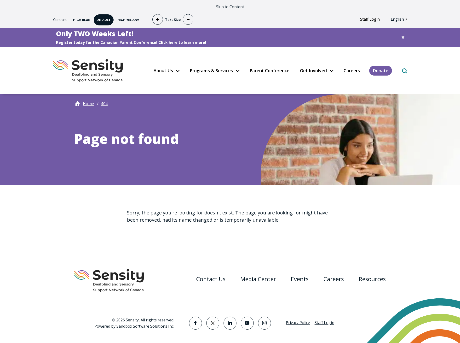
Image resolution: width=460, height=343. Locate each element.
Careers (352, 70)
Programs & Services (211, 70)
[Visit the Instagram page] (264, 323)
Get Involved (313, 70)
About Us (163, 70)
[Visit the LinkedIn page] (230, 323)
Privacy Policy (298, 322)
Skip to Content (230, 6)
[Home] (88, 70)
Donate (380, 70)
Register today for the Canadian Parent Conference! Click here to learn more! (131, 42)
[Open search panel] (404, 70)
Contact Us (210, 279)
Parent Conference (269, 70)
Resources (372, 279)
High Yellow (127, 18)
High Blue (80, 18)
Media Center (258, 279)
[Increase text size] (157, 19)
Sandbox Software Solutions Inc (144, 326)
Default (102, 18)
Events (300, 279)
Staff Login (370, 19)
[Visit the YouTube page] (247, 323)
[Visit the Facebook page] (195, 323)
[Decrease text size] (188, 19)
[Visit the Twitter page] (212, 323)
